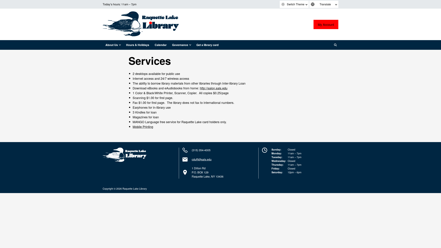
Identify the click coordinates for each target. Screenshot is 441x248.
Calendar (161, 45)
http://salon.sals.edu (213, 88)
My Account (326, 24)
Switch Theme (295, 4)
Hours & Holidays (137, 45)
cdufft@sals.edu (202, 159)
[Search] (335, 45)
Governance (180, 45)
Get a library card (207, 45)
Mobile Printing (143, 126)
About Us (111, 45)
